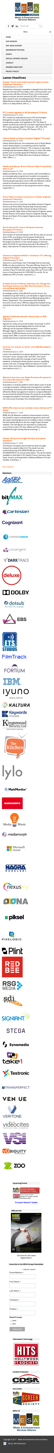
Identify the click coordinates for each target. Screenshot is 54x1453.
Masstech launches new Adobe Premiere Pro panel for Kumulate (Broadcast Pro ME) (27, 378)
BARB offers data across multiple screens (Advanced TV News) (27, 409)
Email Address (17, 1272)
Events (9, 54)
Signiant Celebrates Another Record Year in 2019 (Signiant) (24, 317)
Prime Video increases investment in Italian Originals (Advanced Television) (27, 198)
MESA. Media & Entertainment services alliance (27, 12)
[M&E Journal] (26, 1214)
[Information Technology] (26, 1343)
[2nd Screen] (26, 1392)
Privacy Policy (12, 71)
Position (14, 1309)
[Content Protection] (26, 1375)
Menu (25, 32)
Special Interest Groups (17, 58)
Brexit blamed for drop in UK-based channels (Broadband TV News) (23, 228)
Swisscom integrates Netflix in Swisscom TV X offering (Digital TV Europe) (27, 256)
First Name (15, 1281)
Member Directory (14, 67)
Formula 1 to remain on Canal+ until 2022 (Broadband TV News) (27, 348)
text (14, 1324)
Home (8, 37)
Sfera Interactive (20, 1443)
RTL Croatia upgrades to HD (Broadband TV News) (25, 112)
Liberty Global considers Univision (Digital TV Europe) (26, 138)
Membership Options (15, 50)
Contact (9, 63)
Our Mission (11, 41)
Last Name (15, 1291)
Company (15, 1300)
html (14, 1320)
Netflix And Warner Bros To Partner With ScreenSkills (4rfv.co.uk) (27, 167)
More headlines (8, 467)
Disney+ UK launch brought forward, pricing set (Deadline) (24, 439)
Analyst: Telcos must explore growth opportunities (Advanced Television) (25, 83)
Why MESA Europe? (14, 46)
